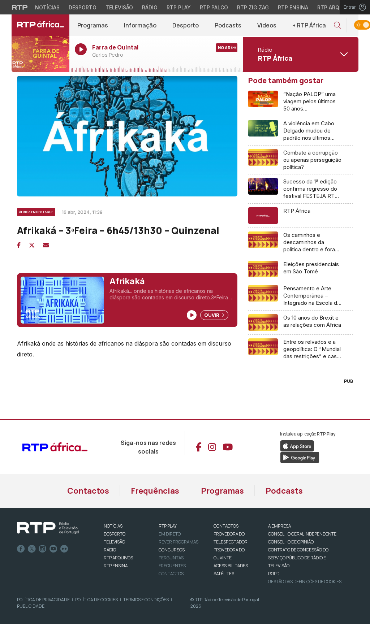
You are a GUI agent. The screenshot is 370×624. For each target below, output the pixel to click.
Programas (92, 25)
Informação (140, 25)
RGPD (273, 574)
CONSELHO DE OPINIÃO (291, 542)
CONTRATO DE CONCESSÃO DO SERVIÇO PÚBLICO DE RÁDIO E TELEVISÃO (298, 558)
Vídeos (266, 25)
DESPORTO (114, 534)
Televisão (119, 7)
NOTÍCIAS (113, 526)
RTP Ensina (293, 7)
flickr (64, 549)
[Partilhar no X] (32, 245)
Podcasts (228, 25)
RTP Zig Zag (253, 7)
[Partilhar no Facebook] (19, 245)
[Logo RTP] (48, 528)
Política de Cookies (96, 600)
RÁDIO (110, 550)
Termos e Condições (146, 600)
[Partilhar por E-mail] (46, 245)
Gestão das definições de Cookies (304, 581)
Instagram (43, 549)
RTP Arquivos (336, 7)
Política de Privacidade (43, 600)
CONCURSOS (172, 550)
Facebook (21, 549)
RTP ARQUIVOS (118, 558)
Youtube (53, 549)
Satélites (224, 574)
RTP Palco (214, 7)
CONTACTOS (226, 526)
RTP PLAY (168, 526)
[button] (337, 25)
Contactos (88, 490)
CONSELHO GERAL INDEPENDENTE (302, 534)
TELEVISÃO (114, 542)
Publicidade (30, 606)
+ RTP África (309, 25)
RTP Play (179, 7)
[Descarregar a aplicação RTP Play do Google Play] (299, 457)
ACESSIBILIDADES (231, 566)
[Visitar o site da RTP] (20, 7)
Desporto (82, 7)
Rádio (150, 7)
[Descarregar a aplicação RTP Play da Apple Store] (297, 445)
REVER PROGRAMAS (178, 542)
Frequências (155, 490)
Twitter (32, 549)
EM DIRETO (170, 534)
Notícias (47, 7)
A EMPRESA (279, 526)
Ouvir (212, 315)
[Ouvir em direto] (40, 54)
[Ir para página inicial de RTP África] (40, 25)
